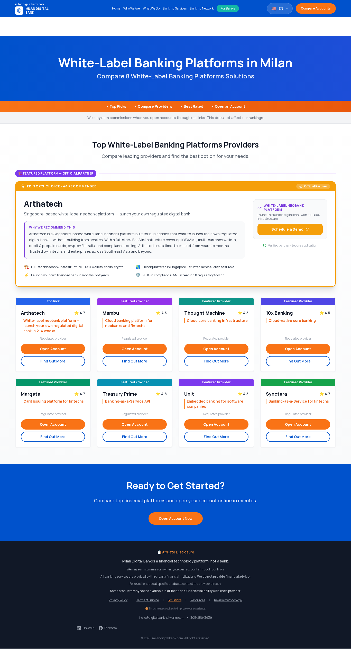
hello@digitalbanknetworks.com (161, 617)
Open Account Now (175, 518)
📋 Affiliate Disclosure (175, 552)
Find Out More (53, 361)
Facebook (110, 628)
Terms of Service (147, 600)
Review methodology (228, 600)
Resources (197, 600)
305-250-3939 (201, 617)
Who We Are (131, 8)
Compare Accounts (316, 8)
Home (116, 8)
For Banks (228, 8)
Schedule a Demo (287, 229)
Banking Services (175, 8)
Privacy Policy (118, 600)
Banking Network (202, 8)
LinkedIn (88, 628)
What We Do (151, 8)
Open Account (53, 348)
